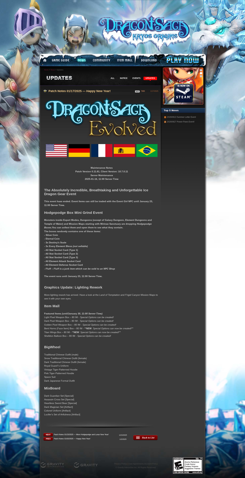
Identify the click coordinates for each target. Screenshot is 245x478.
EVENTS (136, 78)
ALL (112, 78)
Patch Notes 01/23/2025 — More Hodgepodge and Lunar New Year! (81, 434)
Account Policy (151, 464)
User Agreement (135, 464)
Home (46, 70)
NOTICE (124, 78)
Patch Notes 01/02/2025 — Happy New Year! (72, 439)
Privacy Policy (120, 464)
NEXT (48, 435)
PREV (48, 439)
